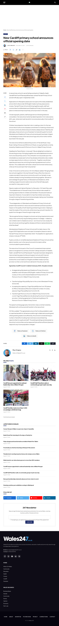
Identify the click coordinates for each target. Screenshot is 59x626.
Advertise (18, 616)
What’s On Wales (7, 566)
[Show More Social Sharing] (22, 49)
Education (6, 571)
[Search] (55, 2)
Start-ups (5, 606)
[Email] (4, 112)
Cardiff (5, 578)
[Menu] (4, 2)
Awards (5, 593)
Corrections (44, 616)
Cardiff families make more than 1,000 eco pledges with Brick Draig (15, 409)
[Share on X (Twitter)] (13, 49)
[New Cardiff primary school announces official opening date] (29, 70)
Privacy (35, 616)
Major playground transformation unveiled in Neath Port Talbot (20, 441)
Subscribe (29, 522)
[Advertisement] (29, 17)
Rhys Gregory (11, 45)
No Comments (30, 45)
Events (5, 598)
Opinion (5, 601)
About (11, 616)
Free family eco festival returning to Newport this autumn (19, 447)
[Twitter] (4, 101)
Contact (52, 616)
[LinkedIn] (4, 105)
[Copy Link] (16, 49)
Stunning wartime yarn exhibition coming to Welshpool (18, 485)
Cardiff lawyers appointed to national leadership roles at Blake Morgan (14, 384)
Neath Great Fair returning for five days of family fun (17, 435)
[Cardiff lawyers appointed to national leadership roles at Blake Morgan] (16, 373)
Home (4, 30)
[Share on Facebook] (10, 49)
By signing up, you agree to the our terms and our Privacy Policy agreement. (30, 519)
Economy (5, 603)
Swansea (5, 581)
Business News (7, 591)
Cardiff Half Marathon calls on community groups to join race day (41, 384)
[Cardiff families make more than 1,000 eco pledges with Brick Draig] (16, 398)
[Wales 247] (29, 2)
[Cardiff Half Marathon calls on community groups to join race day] (43, 373)
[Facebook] (4, 97)
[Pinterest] (4, 108)
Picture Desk (27, 616)
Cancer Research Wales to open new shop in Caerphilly (18, 429)
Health (5, 574)
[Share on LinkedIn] (19, 49)
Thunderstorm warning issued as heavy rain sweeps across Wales (21, 454)
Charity (5, 576)
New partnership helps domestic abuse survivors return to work (21, 479)
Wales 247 (31, 620)
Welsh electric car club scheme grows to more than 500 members (21, 460)
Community (6, 569)
